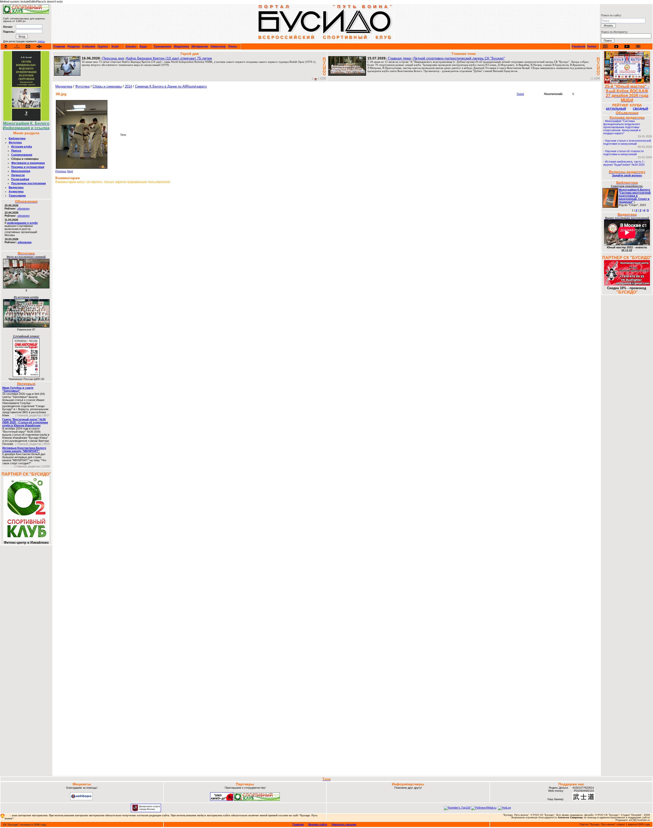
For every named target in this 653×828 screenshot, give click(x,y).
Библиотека (17, 138)
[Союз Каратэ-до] (221, 799)
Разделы (74, 46)
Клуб (115, 46)
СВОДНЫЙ (640, 108)
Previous (60, 171)
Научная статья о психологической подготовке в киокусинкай (627, 142)
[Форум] (39, 46)
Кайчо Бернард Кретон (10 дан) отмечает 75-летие (169, 58)
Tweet (520, 93)
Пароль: (9, 31)
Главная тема (399, 58)
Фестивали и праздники (28, 162)
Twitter (591, 46)
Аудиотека (16, 191)
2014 (128, 86)
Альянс (131, 46)
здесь (41, 41)
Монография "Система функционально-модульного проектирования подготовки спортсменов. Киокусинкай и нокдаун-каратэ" (622, 127)
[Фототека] (616, 46)
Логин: (8, 26)
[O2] (26, 12)
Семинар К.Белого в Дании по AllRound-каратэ (171, 86)
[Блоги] (605, 46)
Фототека (15, 142)
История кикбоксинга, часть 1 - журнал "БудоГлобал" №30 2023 (624, 163)
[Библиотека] (638, 46)
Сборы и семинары (107, 86)
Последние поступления (28, 183)
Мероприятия (20, 171)
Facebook (578, 46)
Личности (18, 175)
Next (70, 171)
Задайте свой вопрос (627, 175)
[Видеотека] (627, 46)
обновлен (23, 208)
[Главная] (6, 46)
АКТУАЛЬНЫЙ (616, 108)
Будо (143, 46)
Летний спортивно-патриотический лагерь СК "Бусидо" (459, 58)
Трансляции (17, 195)
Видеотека (16, 187)
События (88, 46)
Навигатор (218, 46)
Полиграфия (20, 179)
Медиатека (181, 46)
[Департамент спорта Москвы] (146, 811)
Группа (103, 46)
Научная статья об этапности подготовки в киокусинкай (623, 153)
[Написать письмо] (28, 46)
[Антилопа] (81, 799)
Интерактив (200, 46)
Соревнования (21, 154)
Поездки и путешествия (27, 166)
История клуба (21, 146)
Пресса (16, 150)
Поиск (232, 46)
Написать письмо (344, 824)
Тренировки (162, 46)
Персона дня (113, 58)
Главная (59, 46)
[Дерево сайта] (17, 46)
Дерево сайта (317, 824)
